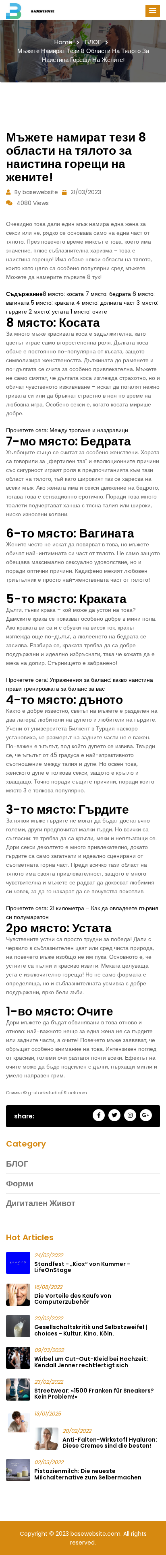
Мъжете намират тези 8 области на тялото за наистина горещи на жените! (83, 55)
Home (63, 42)
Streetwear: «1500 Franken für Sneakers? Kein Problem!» (94, 1394)
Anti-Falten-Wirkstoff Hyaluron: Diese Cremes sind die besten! (109, 1443)
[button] (152, 11)
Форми (19, 1183)
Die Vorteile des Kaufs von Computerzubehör (72, 1299)
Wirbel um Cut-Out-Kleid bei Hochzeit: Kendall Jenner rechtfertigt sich (91, 1362)
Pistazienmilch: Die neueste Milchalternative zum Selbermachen (87, 1474)
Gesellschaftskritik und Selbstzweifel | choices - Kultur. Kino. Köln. (90, 1330)
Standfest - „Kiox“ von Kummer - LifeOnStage (82, 1267)
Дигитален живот (40, 1203)
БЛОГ (93, 42)
